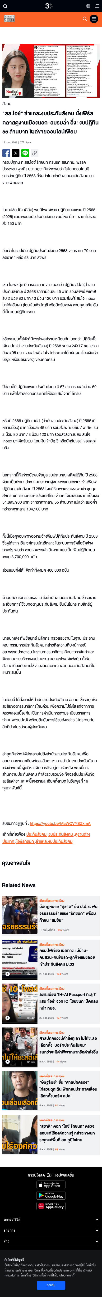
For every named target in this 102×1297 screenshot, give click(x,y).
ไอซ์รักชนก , (26, 842)
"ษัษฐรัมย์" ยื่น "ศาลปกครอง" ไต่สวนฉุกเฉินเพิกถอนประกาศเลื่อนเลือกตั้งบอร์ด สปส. (68, 1089)
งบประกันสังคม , (62, 834)
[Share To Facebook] (6, 153)
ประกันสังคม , (37, 834)
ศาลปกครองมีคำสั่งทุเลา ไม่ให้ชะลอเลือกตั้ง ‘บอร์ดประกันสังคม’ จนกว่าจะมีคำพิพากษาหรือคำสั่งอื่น (68, 1045)
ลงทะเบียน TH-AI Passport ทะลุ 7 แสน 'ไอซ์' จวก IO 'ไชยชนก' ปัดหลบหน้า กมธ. (68, 1001)
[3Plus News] (13, 19)
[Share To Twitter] (15, 153)
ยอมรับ (51, 1285)
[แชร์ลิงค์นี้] (34, 153)
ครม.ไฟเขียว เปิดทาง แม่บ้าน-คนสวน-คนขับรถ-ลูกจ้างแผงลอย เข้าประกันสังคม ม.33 (67, 957)
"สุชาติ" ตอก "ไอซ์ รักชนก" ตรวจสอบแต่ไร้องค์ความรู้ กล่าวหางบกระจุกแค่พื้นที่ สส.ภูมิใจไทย (67, 1133)
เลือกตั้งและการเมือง (52, 900)
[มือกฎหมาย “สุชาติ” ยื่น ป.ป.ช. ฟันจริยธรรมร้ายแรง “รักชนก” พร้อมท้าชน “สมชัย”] (19, 916)
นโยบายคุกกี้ (66, 1275)
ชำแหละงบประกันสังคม (54, 842)
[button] (26, 71)
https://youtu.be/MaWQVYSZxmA (60, 824)
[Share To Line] (25, 153)
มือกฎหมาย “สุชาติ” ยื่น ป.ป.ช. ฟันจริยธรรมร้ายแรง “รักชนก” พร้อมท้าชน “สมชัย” (68, 913)
